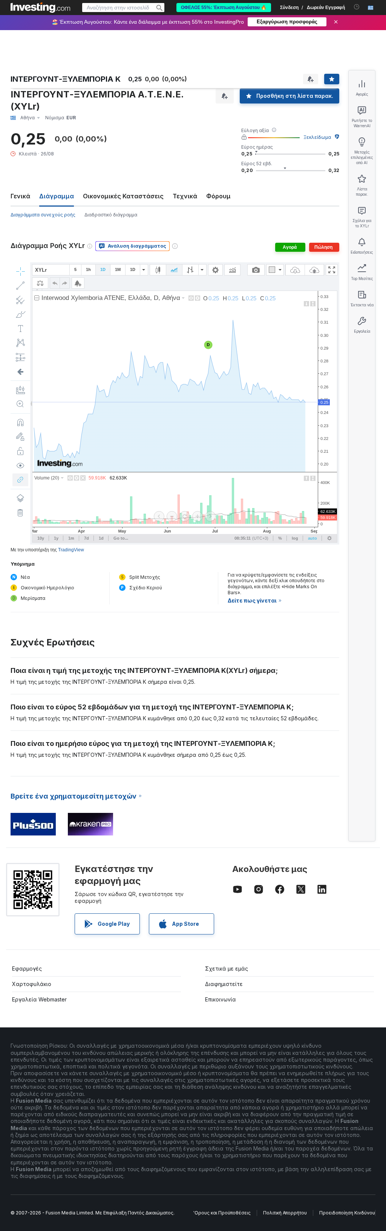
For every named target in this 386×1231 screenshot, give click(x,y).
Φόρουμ (218, 196)
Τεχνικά (185, 196)
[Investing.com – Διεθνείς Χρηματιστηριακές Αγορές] (40, 7)
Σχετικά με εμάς (226, 968)
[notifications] (356, 7)
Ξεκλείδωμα (317, 137)
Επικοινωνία (220, 999)
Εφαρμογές (27, 968)
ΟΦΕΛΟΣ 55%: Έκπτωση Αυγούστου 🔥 (224, 7)
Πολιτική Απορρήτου (285, 1213)
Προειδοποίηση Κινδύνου (347, 1213)
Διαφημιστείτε (224, 984)
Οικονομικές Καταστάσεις (123, 196)
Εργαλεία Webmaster (39, 999)
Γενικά (20, 196)
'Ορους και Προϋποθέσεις (222, 1213)
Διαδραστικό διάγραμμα (110, 215)
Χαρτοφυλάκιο (31, 984)
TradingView (71, 549)
